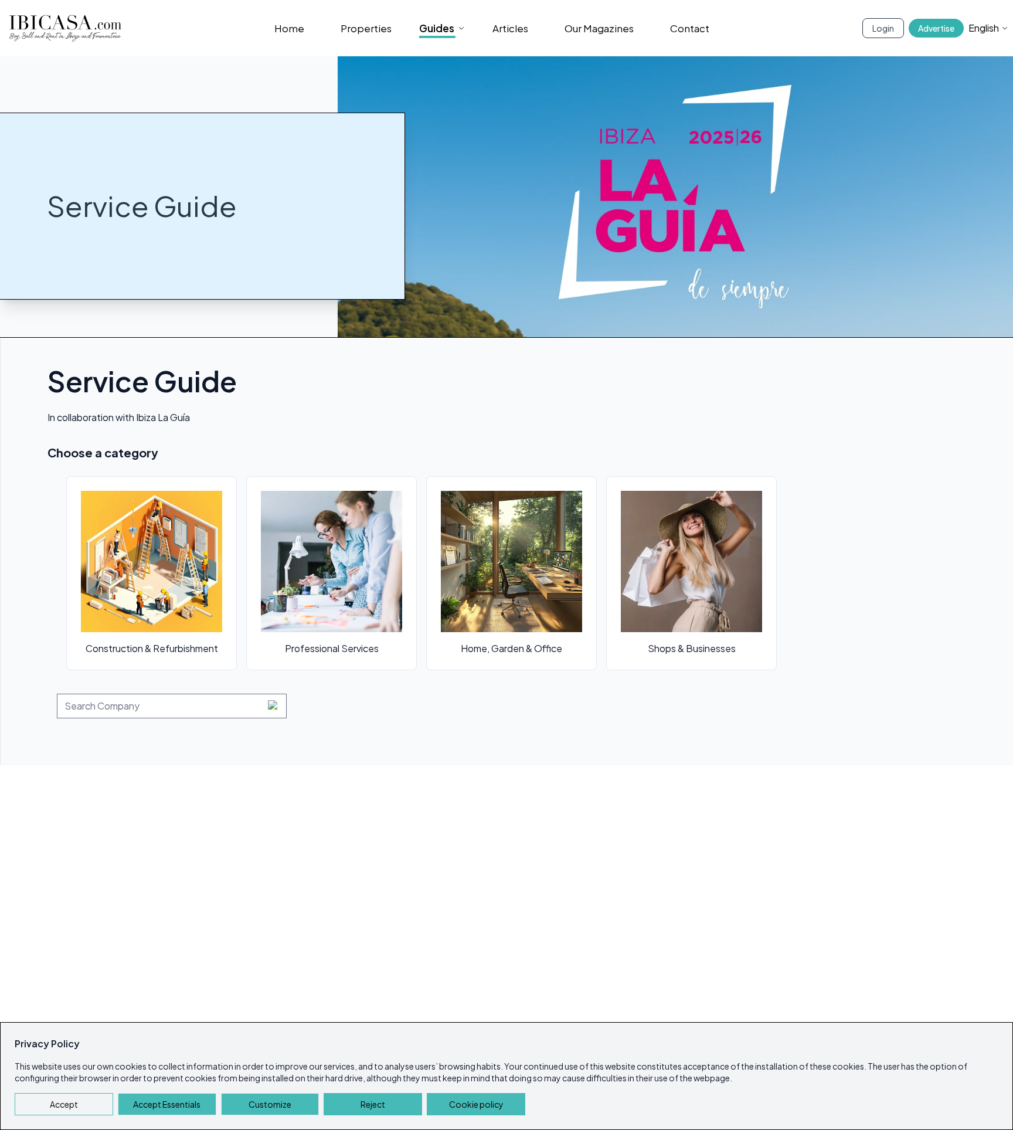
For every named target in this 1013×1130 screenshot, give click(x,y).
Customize (270, 1104)
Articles (510, 28)
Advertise (936, 28)
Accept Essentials (166, 1104)
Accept (64, 1104)
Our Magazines (599, 28)
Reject (373, 1104)
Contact (689, 28)
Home (289, 28)
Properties (366, 28)
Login (883, 28)
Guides (436, 28)
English (983, 28)
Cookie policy (476, 1104)
